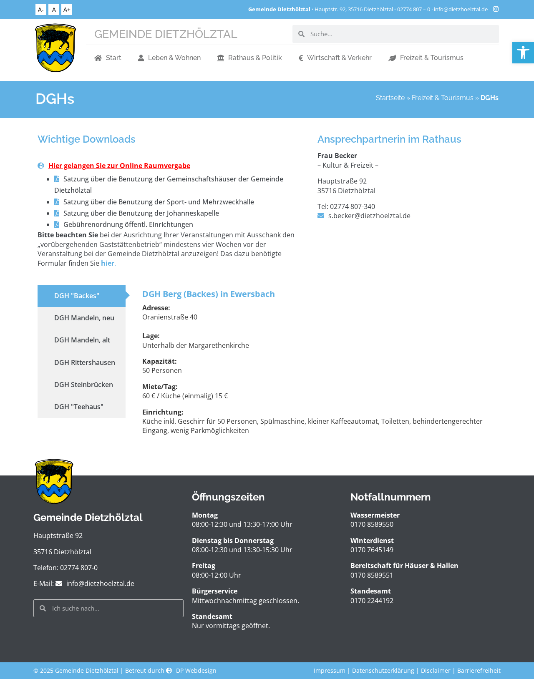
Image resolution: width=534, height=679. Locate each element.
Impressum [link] (329, 670)
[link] (523, 52)
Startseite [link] (390, 98)
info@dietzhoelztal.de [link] (461, 9)
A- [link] (41, 9)
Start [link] (113, 58)
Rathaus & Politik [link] (255, 58)
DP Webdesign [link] (196, 670)
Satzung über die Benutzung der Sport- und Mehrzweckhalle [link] (158, 201)
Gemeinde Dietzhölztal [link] (165, 33)
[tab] (82, 296)
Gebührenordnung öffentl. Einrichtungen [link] (128, 224)
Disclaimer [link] (436, 670)
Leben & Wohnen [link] (174, 58)
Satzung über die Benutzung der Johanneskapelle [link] (141, 213)
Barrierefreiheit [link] (479, 670)
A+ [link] (67, 9)
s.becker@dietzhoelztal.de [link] (369, 215)
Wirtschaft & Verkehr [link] (339, 58)
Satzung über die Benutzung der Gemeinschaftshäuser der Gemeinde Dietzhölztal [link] (168, 184)
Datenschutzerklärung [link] (383, 670)
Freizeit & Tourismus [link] (431, 58)
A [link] (54, 9)
